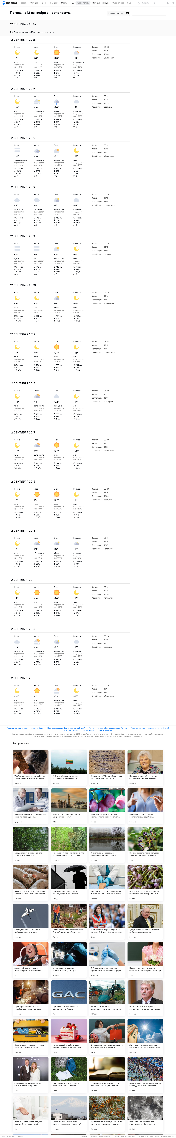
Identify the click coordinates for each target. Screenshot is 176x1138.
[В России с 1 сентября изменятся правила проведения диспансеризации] (30, 806)
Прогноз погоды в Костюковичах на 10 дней (150, 728)
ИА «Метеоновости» (167, 1136)
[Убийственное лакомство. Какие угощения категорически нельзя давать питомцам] (30, 768)
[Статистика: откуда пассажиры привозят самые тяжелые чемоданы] (30, 1037)
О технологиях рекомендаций (125, 1136)
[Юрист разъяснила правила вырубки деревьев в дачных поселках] (30, 998)
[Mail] (3, 3)
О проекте (85, 1136)
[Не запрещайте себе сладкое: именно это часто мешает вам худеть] (69, 1037)
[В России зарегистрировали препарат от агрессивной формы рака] (107, 960)
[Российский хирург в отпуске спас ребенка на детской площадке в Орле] (30, 1114)
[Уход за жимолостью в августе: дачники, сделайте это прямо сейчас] (145, 845)
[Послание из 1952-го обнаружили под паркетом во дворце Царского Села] (107, 768)
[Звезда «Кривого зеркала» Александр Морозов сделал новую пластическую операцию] (30, 960)
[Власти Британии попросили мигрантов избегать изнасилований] (69, 806)
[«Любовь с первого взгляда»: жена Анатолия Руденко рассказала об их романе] (30, 1075)
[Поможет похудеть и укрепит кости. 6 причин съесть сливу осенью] (107, 806)
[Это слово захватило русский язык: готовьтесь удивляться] (107, 1075)
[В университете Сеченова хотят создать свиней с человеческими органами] (30, 883)
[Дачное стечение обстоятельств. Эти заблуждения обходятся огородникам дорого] (69, 922)
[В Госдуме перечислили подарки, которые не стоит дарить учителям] (107, 1037)
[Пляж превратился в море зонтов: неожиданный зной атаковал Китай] (145, 1075)
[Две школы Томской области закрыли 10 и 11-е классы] (69, 1075)
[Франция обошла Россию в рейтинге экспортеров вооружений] (30, 922)
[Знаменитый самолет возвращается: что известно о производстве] (107, 998)
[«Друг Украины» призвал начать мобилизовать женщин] (145, 922)
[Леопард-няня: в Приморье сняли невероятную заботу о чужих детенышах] (69, 845)
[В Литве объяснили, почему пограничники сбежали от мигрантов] (69, 768)
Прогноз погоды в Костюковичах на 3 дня (25, 728)
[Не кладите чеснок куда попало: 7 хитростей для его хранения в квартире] (145, 883)
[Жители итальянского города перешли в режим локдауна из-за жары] (145, 1037)
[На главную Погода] (11, 3)
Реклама (20, 1136)
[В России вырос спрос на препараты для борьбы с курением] (145, 806)
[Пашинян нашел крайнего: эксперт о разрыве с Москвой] (69, 1114)
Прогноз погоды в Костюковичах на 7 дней (108, 728)
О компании (11, 1136)
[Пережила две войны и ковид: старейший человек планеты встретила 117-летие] (145, 768)
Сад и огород (88, 730)
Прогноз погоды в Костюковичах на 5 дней (66, 728)
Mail (3, 1136)
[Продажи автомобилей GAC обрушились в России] (69, 998)
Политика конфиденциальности (101, 1136)
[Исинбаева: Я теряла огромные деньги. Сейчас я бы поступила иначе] (107, 922)
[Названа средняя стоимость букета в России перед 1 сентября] (145, 960)
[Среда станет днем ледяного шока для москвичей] (30, 845)
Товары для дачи (105, 730)
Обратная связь (142, 1136)
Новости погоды (71, 730)
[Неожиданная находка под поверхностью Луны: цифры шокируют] (145, 1114)
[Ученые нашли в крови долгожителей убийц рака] (69, 960)
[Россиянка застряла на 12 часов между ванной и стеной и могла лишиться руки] (107, 883)
